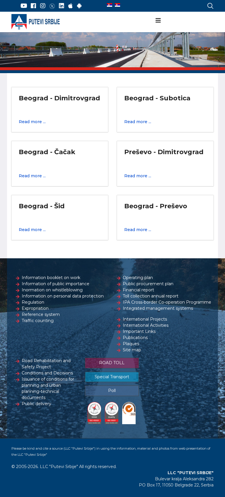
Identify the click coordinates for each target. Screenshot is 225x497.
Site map (132, 349)
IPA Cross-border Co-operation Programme (167, 302)
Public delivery (36, 403)
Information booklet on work (51, 277)
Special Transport (112, 376)
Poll (112, 390)
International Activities (145, 325)
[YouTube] (24, 5)
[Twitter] (52, 5)
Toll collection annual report (150, 296)
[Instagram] (42, 5)
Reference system (41, 314)
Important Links (139, 331)
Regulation (33, 302)
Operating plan (138, 277)
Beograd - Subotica (157, 98)
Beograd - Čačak (47, 152)
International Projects (145, 319)
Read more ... (32, 121)
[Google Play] (79, 5)
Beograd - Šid (42, 206)
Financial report (138, 290)
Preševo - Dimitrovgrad (164, 152)
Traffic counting (38, 320)
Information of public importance (55, 283)
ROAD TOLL (112, 362)
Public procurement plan (148, 283)
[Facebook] (33, 5)
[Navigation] (158, 20)
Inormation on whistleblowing (52, 290)
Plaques (131, 343)
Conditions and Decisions (47, 373)
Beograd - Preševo (155, 206)
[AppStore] (70, 5)
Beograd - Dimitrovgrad (59, 98)
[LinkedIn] (61, 5)
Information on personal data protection (63, 296)
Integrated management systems (158, 308)
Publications (135, 337)
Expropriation (35, 308)
